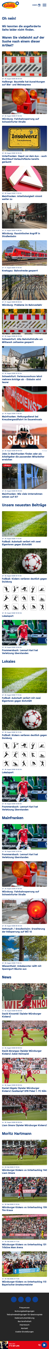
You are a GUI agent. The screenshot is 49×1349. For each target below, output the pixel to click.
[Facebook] (14, 1299)
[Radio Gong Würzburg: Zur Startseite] (10, 5)
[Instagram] (21, 1299)
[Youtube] (28, 1299)
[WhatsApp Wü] (35, 1299)
